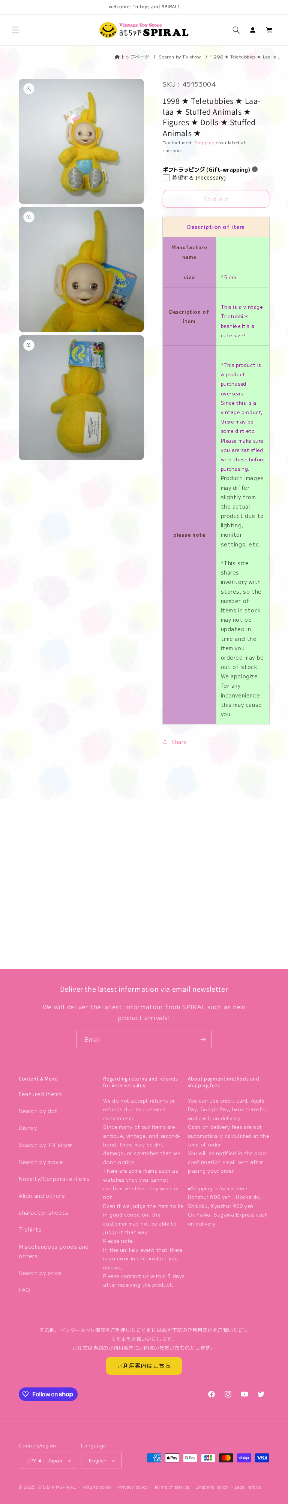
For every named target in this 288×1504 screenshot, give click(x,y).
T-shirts (30, 1229)
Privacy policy (133, 1487)
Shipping (204, 142)
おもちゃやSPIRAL (57, 1487)
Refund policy (97, 1487)
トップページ (135, 56)
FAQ (24, 1289)
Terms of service (171, 1487)
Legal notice (248, 1487)
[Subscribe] (203, 1039)
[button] (16, 30)
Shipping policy (212, 1487)
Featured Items (40, 1094)
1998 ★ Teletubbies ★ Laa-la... (245, 56)
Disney (28, 1127)
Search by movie (41, 1162)
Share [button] (179, 741)
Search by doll (38, 1111)
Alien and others (42, 1195)
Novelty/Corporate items (54, 1178)
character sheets (44, 1212)
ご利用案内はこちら (144, 1365)
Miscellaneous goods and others (54, 1251)
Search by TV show (180, 56)
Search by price (40, 1273)
